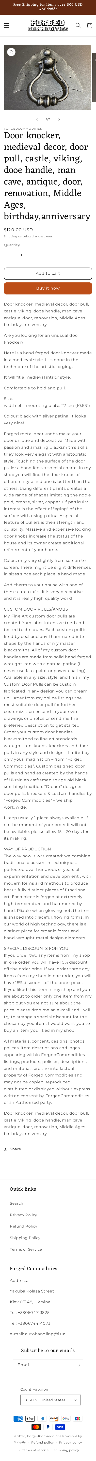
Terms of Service (26, 1249)
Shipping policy (66, 1450)
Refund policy (42, 1442)
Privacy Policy (23, 1215)
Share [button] (15, 1149)
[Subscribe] (77, 1365)
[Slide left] (37, 119)
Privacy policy (70, 1442)
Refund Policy (23, 1226)
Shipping (10, 236)
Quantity (12, 245)
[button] (6, 25)
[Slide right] (59, 119)
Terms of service (35, 1450)
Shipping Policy (25, 1238)
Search (16, 1203)
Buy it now (48, 288)
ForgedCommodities (44, 1436)
